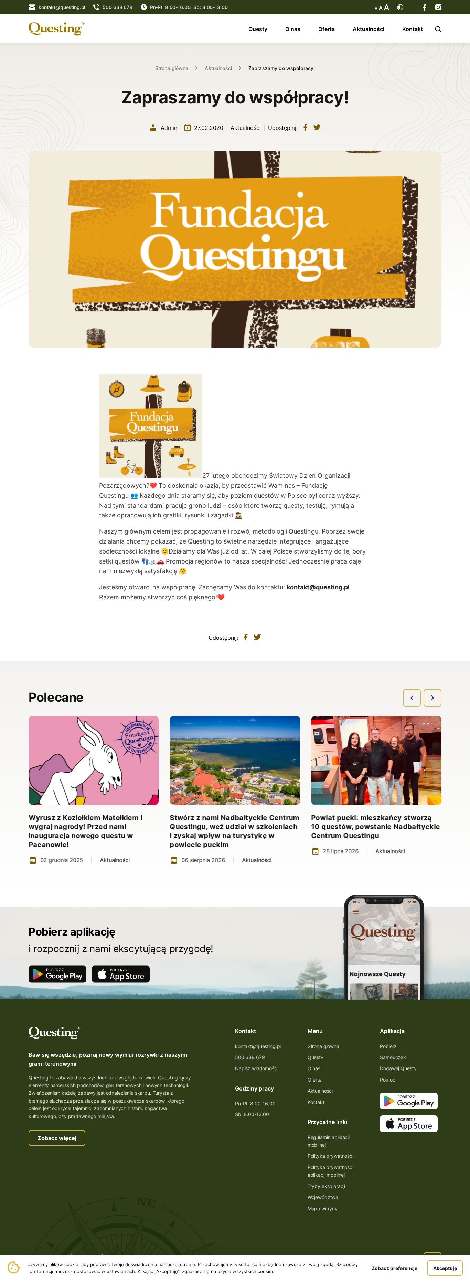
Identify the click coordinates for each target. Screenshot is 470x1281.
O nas (292, 28)
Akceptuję (445, 1268)
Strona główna (172, 68)
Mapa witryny (323, 1208)
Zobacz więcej (57, 1138)
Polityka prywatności (330, 1156)
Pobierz (388, 1046)
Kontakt (412, 28)
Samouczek (393, 1057)
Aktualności (368, 28)
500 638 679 (250, 1057)
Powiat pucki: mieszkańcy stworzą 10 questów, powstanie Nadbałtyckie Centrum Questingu (375, 827)
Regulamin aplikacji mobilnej (329, 1141)
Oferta (326, 28)
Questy (257, 28)
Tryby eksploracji (326, 1186)
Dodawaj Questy (398, 1068)
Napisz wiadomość (256, 1068)
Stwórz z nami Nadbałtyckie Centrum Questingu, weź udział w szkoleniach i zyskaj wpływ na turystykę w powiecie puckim (235, 831)
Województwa (323, 1197)
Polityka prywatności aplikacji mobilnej (330, 1171)
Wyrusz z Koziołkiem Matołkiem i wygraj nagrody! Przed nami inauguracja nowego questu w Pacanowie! (85, 831)
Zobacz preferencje (394, 1268)
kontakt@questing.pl (258, 1046)
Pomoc (387, 1080)
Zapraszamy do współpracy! (281, 68)
